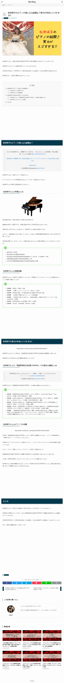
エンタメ (6, 18)
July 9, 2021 (40, 168)
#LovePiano (52, 158)
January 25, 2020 (39, 378)
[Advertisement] (32, 122)
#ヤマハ (45, 158)
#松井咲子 (9, 158)
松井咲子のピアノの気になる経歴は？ (18, 88)
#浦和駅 (16, 158)
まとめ (9, 102)
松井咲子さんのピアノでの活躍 (18, 99)
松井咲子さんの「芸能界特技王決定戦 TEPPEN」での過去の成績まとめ (28, 97)
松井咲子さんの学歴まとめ (16, 90)
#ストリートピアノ (36, 158)
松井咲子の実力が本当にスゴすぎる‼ (18, 95)
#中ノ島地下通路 (24, 158)
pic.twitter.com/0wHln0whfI (36, 375)
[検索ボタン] (62, 2)
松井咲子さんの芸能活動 (16, 92)
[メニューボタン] (2, 2)
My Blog (32, 2)
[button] (7, 583)
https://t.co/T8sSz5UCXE (38, 154)
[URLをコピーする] (56, 583)
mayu (11, 615)
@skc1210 (32, 165)
